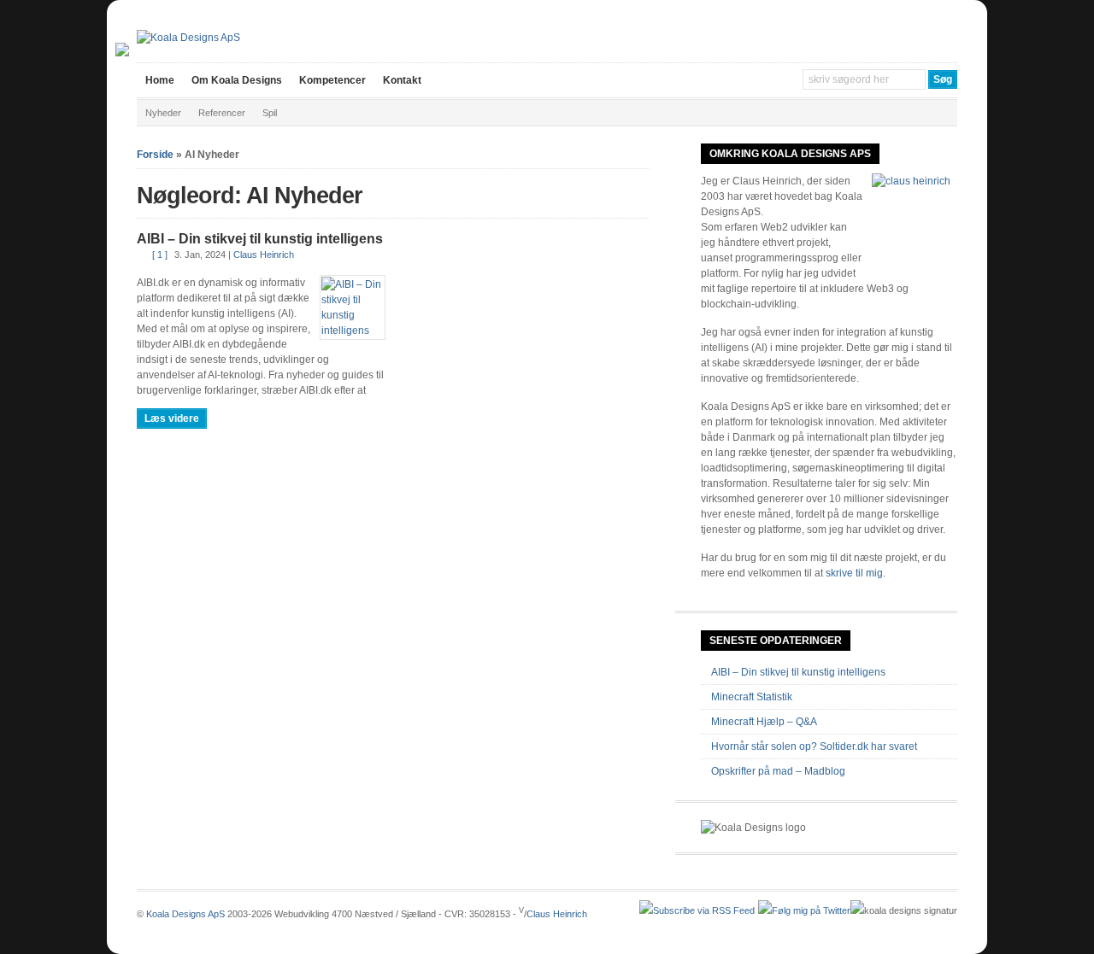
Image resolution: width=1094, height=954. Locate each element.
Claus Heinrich (263, 254)
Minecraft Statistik (751, 697)
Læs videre (171, 418)
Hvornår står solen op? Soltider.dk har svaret (814, 746)
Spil (269, 113)
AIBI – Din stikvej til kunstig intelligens (260, 238)
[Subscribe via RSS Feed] (697, 910)
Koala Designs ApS (185, 914)
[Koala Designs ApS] (188, 38)
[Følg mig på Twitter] (804, 910)
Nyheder (163, 113)
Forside (155, 155)
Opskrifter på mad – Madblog (778, 771)
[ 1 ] (160, 254)
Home (159, 80)
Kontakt (402, 80)
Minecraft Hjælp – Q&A (764, 722)
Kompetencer (332, 80)
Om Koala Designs (236, 80)
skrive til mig (854, 573)
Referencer (221, 113)
